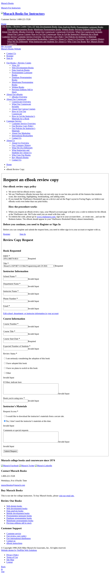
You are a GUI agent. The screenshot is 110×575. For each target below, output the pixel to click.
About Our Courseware (45, 32)
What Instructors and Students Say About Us (48, 41)
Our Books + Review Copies (14, 26)
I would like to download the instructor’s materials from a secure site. (35, 416)
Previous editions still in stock (19, 523)
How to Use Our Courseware (43, 34)
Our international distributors (18, 538)
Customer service (13, 533)
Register (9, 56)
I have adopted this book (16, 363)
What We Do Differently (17, 41)
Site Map (10, 560)
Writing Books (68, 29)
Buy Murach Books (95, 41)
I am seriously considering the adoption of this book (28, 358)
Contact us (10, 541)
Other (8, 373)
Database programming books (19, 518)
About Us (62, 39)
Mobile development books (18, 513)
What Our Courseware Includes (88, 32)
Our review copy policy (16, 536)
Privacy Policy (12, 555)
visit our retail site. (66, 496)
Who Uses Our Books (76, 41)
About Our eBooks (10, 32)
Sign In (9, 58)
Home (3, 24)
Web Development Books (46, 27)
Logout (9, 562)
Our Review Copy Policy (53, 37)
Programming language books (19, 516)
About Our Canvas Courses (19, 34)
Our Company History (94, 39)
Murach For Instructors (11, 8)
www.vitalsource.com (46, 217)
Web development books (16, 508)
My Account (6, 46)
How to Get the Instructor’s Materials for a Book (77, 34)
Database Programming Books (20, 29)
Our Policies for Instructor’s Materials (80, 37)
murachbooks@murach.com (13, 485)
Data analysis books (14, 511)
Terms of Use (12, 557)
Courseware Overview (65, 32)
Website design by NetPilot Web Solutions (19, 550)
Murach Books (7, 3)
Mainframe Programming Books (47, 29)
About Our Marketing (16, 39)
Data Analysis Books (67, 27)
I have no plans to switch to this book (22, 368)
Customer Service (9, 37)
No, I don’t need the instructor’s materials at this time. (28, 421)
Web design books (14, 506)
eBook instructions (14, 543)
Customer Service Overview (30, 37)
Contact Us (53, 39)
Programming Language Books (90, 27)
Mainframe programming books (19, 520)
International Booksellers (36, 39)
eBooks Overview (26, 32)
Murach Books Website (11, 49)
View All (31, 26)
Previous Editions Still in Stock (88, 29)
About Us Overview (76, 39)
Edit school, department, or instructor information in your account (30, 313)
